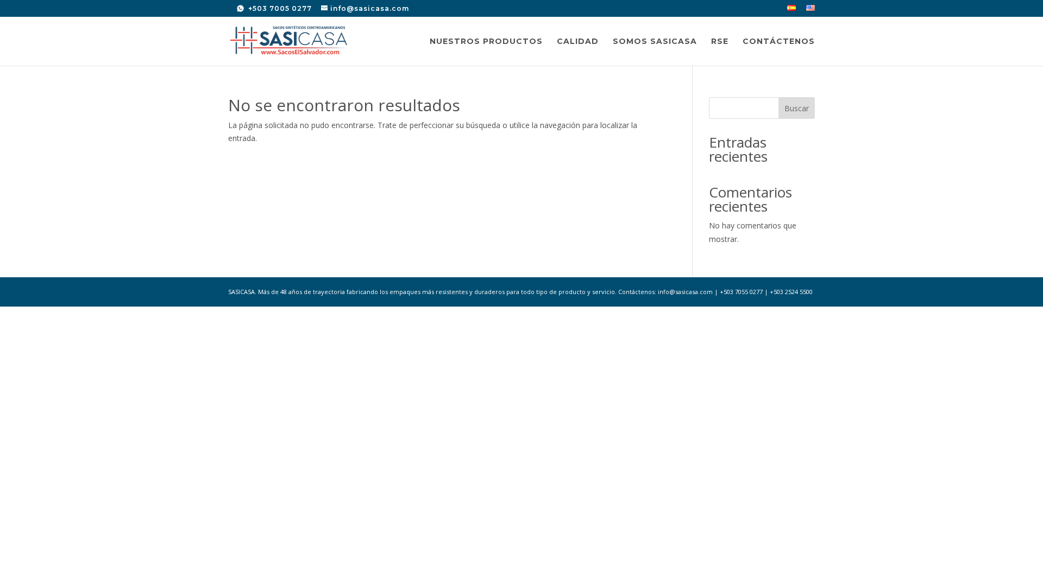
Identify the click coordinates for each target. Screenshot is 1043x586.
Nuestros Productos (486, 41)
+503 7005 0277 (279, 8)
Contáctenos (779, 41)
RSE (719, 41)
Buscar (796, 108)
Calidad (578, 41)
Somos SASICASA (655, 41)
